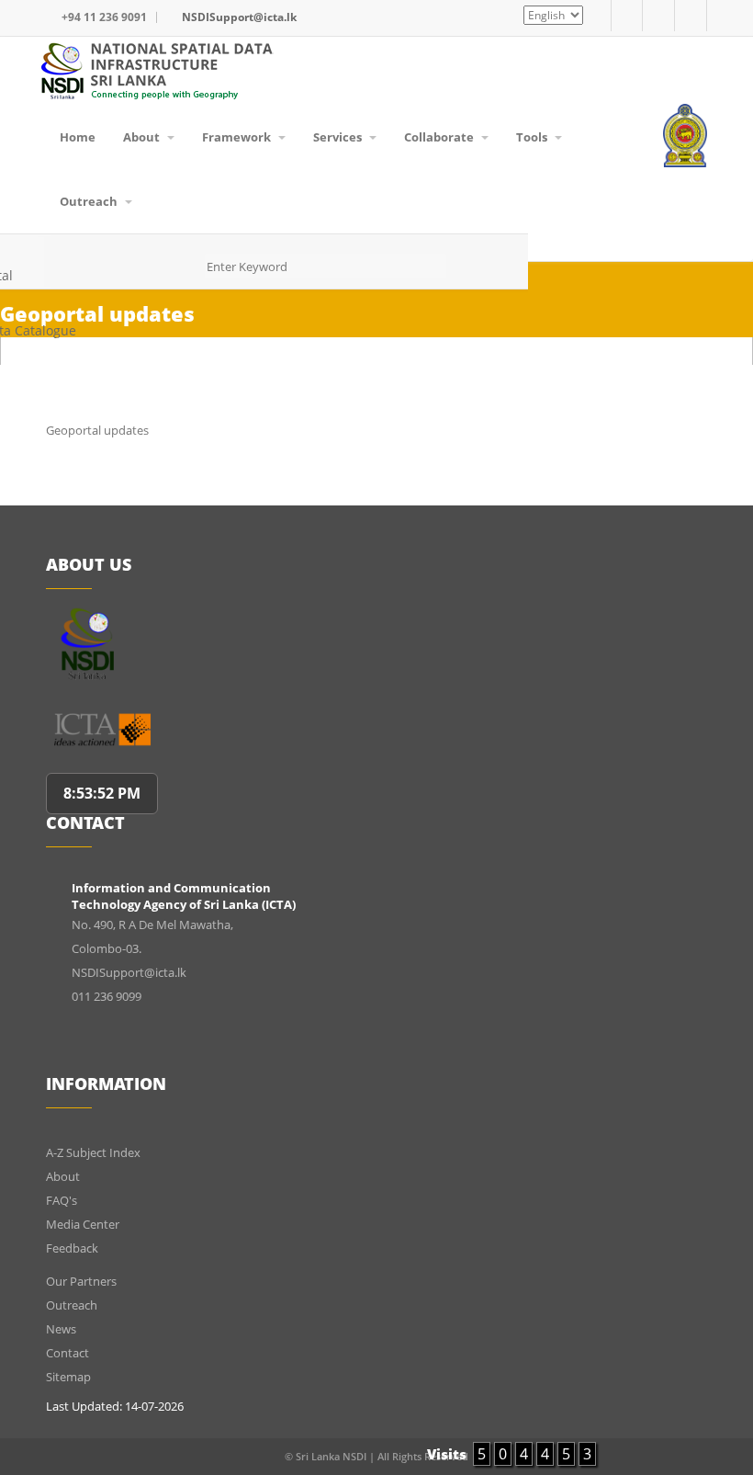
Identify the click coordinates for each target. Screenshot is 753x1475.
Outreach (90, 201)
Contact (67, 1353)
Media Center (82, 1224)
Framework (238, 137)
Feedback (72, 1248)
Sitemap (68, 1376)
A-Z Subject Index (93, 1152)
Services (339, 137)
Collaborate (440, 137)
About (143, 137)
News (61, 1329)
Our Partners (81, 1281)
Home (78, 137)
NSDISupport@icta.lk (239, 17)
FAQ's (61, 1200)
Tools (533, 137)
